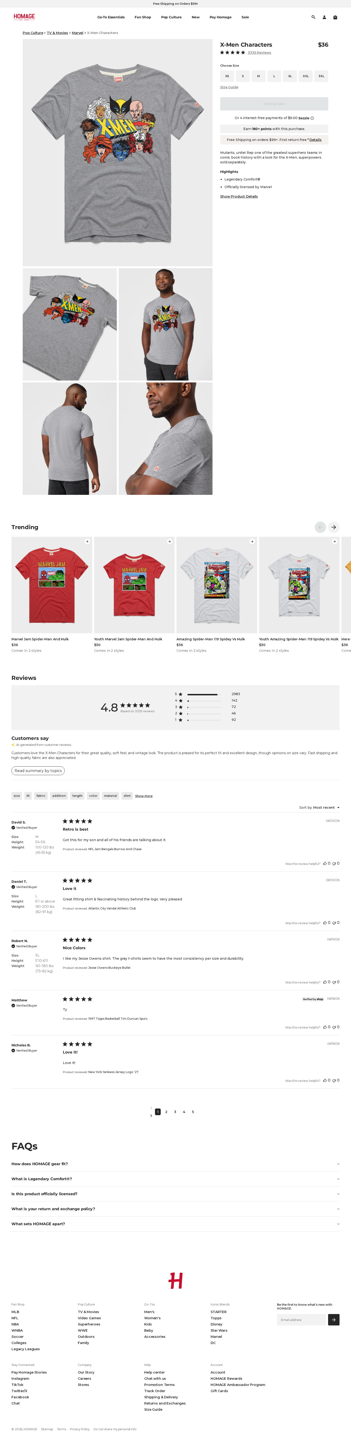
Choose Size (274, 104)
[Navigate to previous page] (175, 1108)
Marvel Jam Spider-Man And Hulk (40, 639)
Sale (245, 17)
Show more (144, 796)
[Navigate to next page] (175, 1116)
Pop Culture (33, 33)
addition (59, 796)
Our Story (86, 1372)
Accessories (154, 1337)
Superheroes (89, 1324)
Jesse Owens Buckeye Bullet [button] (109, 967)
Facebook (20, 1397)
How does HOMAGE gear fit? (39, 1164)
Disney (216, 1324)
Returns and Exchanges (165, 1403)
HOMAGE (30, 1429)
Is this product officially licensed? (44, 1194)
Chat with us (155, 1378)
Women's (152, 1318)
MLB (15, 1312)
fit (28, 796)
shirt (127, 796)
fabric (41, 796)
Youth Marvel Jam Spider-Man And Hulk (128, 639)
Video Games (89, 1318)
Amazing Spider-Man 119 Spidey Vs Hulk (210, 639)
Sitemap (47, 1429)
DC (213, 1343)
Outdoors (86, 1337)
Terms (61, 1429)
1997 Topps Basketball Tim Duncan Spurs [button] (117, 1018)
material (110, 796)
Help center (154, 1372)
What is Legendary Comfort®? (41, 1179)
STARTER (219, 1312)
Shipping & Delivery (161, 1397)
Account (218, 1372)
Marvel (77, 33)
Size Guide (229, 87)
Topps (216, 1318)
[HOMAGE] (24, 17)
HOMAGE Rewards (226, 1378)
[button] (335, 17)
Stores (83, 1385)
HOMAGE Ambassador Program (238, 1385)
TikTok (17, 1385)
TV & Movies (57, 33)
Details (315, 140)
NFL (14, 1318)
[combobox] (319, 807)
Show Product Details (239, 196)
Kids (148, 1324)
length (77, 796)
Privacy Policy (80, 1429)
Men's (149, 1312)
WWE (83, 1330)
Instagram (20, 1378)
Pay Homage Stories (29, 1372)
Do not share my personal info (115, 1429)
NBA (15, 1324)
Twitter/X (19, 1391)
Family (83, 1343)
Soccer (17, 1337)
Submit (334, 1319)
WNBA (16, 1330)
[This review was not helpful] (334, 863)
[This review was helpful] (325, 863)
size (17, 796)
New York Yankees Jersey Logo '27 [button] (113, 1072)
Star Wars (219, 1330)
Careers (84, 1378)
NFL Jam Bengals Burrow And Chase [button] (115, 849)
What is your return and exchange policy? (53, 1209)
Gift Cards (219, 1391)
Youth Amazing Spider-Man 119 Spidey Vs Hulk (299, 639)
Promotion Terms (159, 1385)
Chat (15, 1403)
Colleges (19, 1343)
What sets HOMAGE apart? (38, 1224)
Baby (148, 1330)
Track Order (154, 1391)
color (93, 796)
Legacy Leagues (25, 1349)
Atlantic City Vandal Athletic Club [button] (112, 908)
